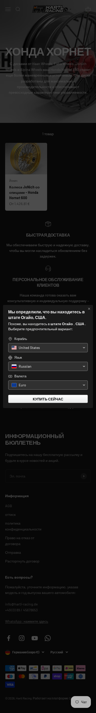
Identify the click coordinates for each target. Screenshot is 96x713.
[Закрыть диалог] (89, 309)
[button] (48, 347)
